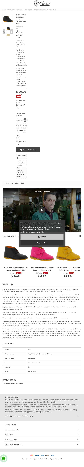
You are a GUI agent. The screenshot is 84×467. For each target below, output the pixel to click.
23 (25, 120)
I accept (42, 237)
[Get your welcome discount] (42, 416)
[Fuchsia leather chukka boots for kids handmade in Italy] (42, 253)
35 (25, 130)
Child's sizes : (21, 114)
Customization (21, 155)
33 (21, 130)
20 (19, 120)
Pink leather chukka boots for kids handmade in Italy (42, 269)
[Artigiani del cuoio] (42, 3)
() (18, 31)
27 (21, 125)
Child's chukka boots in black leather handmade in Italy (15, 269)
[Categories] (42, 425)
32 (19, 130)
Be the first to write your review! (13, 383)
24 (26, 120)
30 (26, 125)
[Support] (42, 435)
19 (17, 120)
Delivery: (19, 105)
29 (25, 125)
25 (17, 125)
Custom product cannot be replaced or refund (20, 172)
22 (23, 120)
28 (23, 125)
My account (11, 440)
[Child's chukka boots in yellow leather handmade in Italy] (16, 253)
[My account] (42, 439)
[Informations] (42, 430)
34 (23, 130)
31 (17, 130)
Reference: (19, 40)
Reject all (42, 242)
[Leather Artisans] (42, 444)
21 (21, 120)
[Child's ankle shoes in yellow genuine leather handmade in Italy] (68, 253)
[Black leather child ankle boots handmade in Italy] (8, 19)
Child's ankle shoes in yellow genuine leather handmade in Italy (68, 269)
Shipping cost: (21, 100)
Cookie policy (25, 232)
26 (19, 125)
